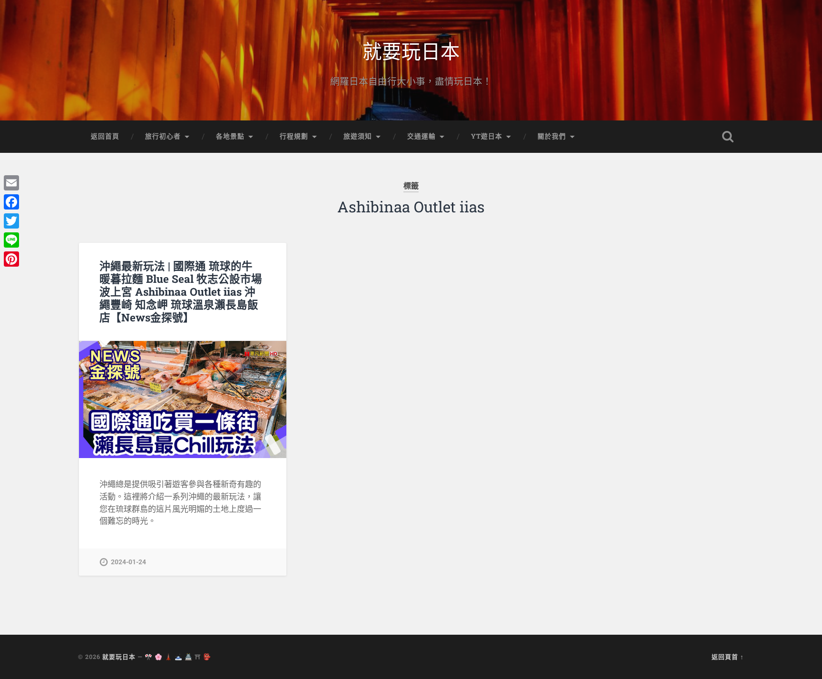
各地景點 (230, 136)
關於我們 (552, 136)
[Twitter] (11, 220)
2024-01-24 (128, 562)
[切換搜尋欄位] (728, 136)
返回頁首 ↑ (728, 656)
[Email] (11, 182)
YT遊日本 (486, 136)
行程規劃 (294, 136)
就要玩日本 (411, 50)
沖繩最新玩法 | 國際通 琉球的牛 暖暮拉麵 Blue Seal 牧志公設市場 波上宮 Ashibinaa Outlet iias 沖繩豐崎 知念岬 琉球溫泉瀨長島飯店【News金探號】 (180, 291)
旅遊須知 (357, 136)
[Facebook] (11, 201)
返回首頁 (105, 136)
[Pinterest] (11, 259)
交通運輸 (421, 136)
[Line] (11, 240)
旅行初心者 (163, 136)
